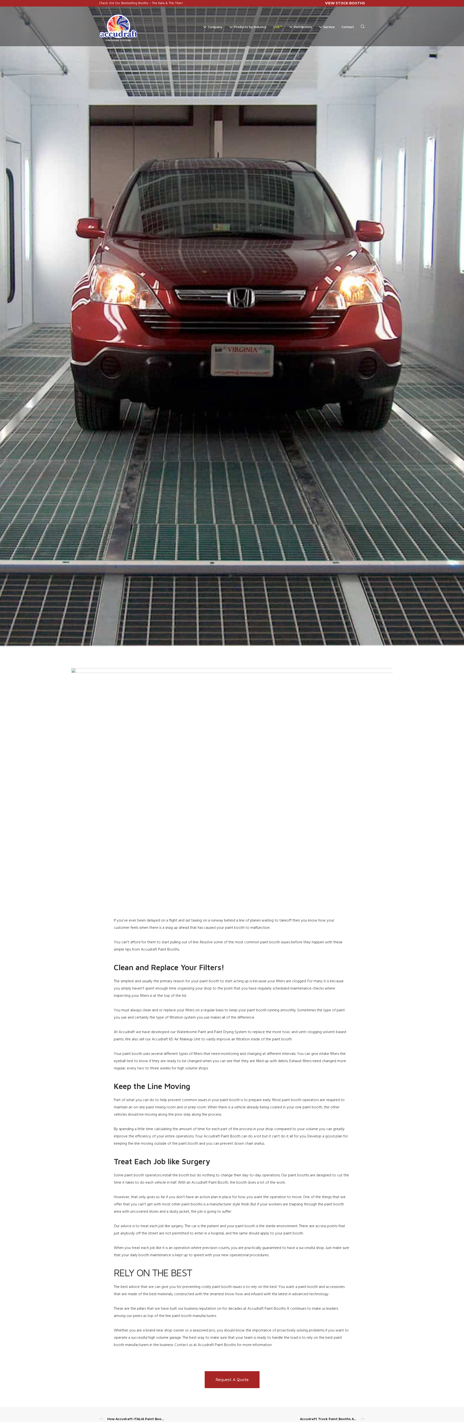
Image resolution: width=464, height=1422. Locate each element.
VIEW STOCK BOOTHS (345, 3)
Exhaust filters (300, 1061)
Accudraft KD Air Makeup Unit (176, 1039)
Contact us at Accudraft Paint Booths (205, 1345)
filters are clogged (291, 981)
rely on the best (264, 1287)
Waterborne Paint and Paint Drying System (212, 1032)
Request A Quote (232, 1379)
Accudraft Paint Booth (222, 1136)
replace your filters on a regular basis (193, 1010)
